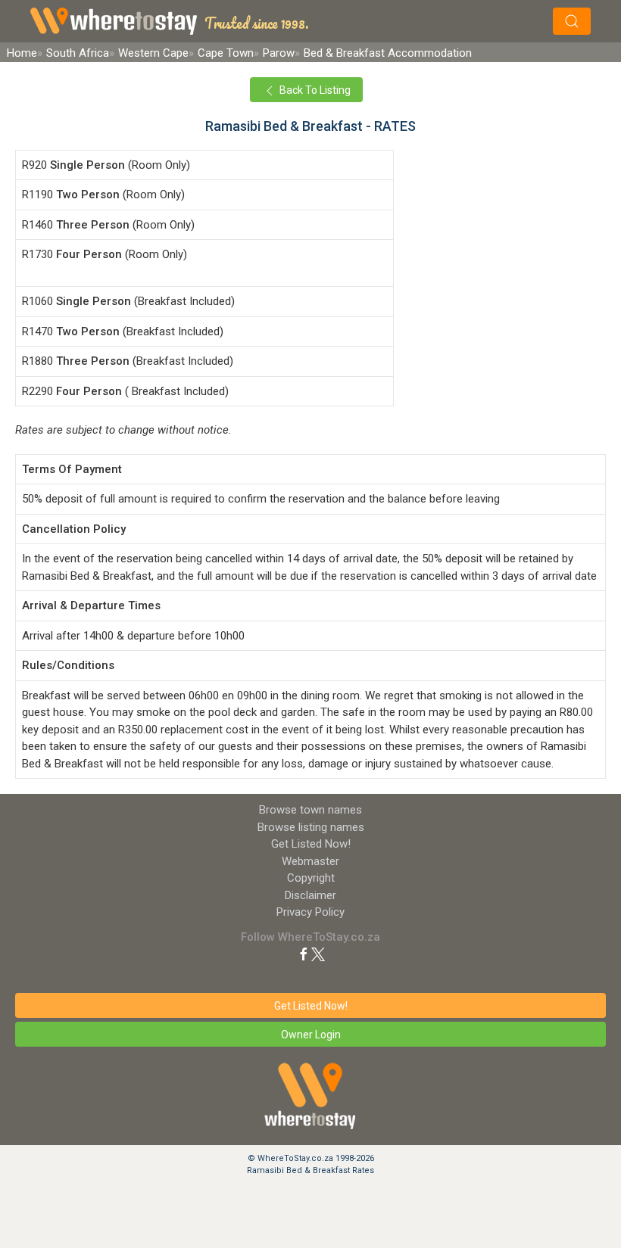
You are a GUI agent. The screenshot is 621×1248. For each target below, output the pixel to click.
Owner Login (311, 1035)
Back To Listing (314, 90)
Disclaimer (310, 895)
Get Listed (311, 844)
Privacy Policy (310, 912)
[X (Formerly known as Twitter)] (318, 953)
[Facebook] (303, 953)
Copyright (311, 878)
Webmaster (310, 861)
